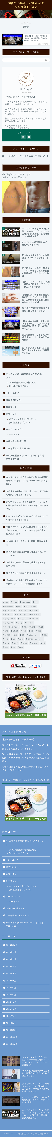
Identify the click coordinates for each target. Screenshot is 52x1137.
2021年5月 (11, 1016)
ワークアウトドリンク (12, 627)
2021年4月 (11, 1023)
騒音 (21, 647)
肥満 (43, 643)
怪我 (23, 635)
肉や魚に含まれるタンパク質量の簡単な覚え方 (27, 543)
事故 (25, 627)
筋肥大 (16, 643)
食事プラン (11, 407)
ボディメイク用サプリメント (22, 419)
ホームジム (23, 619)
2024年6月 (11, 952)
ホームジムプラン (15, 429)
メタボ (20, 623)
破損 (21, 639)
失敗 (32, 631)
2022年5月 (11, 1002)
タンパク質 (34, 611)
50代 (6, 602)
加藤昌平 (15, 631)
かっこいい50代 (31, 606)
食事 (14, 647)
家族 (39, 631)
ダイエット (8, 615)
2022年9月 (11, 973)
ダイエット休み (21, 615)
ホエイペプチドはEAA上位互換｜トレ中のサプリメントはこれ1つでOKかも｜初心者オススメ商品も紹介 (27, 530)
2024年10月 (12, 945)
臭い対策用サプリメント (20, 423)
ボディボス (14, 434)
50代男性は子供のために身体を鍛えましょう (27, 573)
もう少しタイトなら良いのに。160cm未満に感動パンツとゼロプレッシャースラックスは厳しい (27, 480)
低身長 (33, 627)
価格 (41, 627)
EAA (36, 602)
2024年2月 (11, 966)
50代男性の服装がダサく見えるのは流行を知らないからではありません (27, 493)
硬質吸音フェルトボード (35, 639)
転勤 (6, 647)
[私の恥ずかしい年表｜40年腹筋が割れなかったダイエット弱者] (26, 197)
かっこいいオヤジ (10, 611)
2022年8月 (11, 981)
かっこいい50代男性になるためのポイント (25, 376)
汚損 (6, 639)
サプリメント (12, 414)
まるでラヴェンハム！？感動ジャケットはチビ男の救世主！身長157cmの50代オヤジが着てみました (27, 505)
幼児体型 (8, 635)
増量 (24, 631)
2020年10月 (12, 1044)
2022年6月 (11, 995)
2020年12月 (12, 1030)
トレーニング (12, 393)
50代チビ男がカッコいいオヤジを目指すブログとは (25, 457)
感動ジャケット (34, 635)
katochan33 (9, 606)
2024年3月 (11, 959)
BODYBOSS (26, 602)
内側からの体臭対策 (16, 441)
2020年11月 (11, 1037)
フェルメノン (35, 615)
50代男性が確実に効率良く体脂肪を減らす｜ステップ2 (27, 554)
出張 (6, 631)
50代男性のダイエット (19, 386)
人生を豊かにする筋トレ (18, 448)
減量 (14, 639)
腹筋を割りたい (13, 400)
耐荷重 (25, 643)
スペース (23, 611)
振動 (45, 635)
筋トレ (7, 643)
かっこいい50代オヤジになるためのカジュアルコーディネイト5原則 (27, 518)
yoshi (19, 606)
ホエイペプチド (10, 619)
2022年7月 (11, 988)
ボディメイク (9, 623)
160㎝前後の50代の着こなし (22, 383)
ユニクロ (30, 623)
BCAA (15, 602)
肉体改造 (35, 643)
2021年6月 (11, 1009)
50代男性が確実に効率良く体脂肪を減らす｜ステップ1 (27, 564)
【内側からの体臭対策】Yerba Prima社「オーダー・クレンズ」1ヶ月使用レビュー (27, 582)
